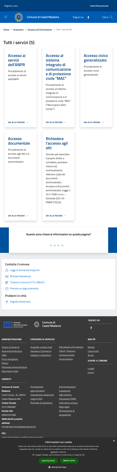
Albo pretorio (65, 394)
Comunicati (93, 351)
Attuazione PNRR (67, 398)
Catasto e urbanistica (40, 355)
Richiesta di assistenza (41, 402)
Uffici (4, 355)
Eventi (91, 372)
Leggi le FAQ (36, 398)
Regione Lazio (11, 5)
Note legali (64, 406)
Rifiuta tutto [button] (69, 460)
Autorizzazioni (66, 359)
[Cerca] (111, 17)
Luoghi (91, 368)
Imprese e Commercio (40, 351)
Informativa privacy (68, 402)
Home (6, 29)
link (83, 454)
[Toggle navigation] (5, 17)
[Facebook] (87, 17)
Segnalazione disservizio (42, 394)
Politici (5, 363)
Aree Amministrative (12, 351)
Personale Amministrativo (14, 367)
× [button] (114, 441)
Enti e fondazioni (10, 359)
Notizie (91, 347)
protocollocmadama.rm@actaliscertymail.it (22, 437)
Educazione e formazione (71, 347)
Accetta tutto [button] (48, 460)
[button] (58, 467)
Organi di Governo (10, 347)
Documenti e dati (10, 371)
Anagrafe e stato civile (41, 347)
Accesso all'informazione (40, 29)
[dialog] (58, 455)
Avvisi (91, 355)
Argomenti (18, 29)
